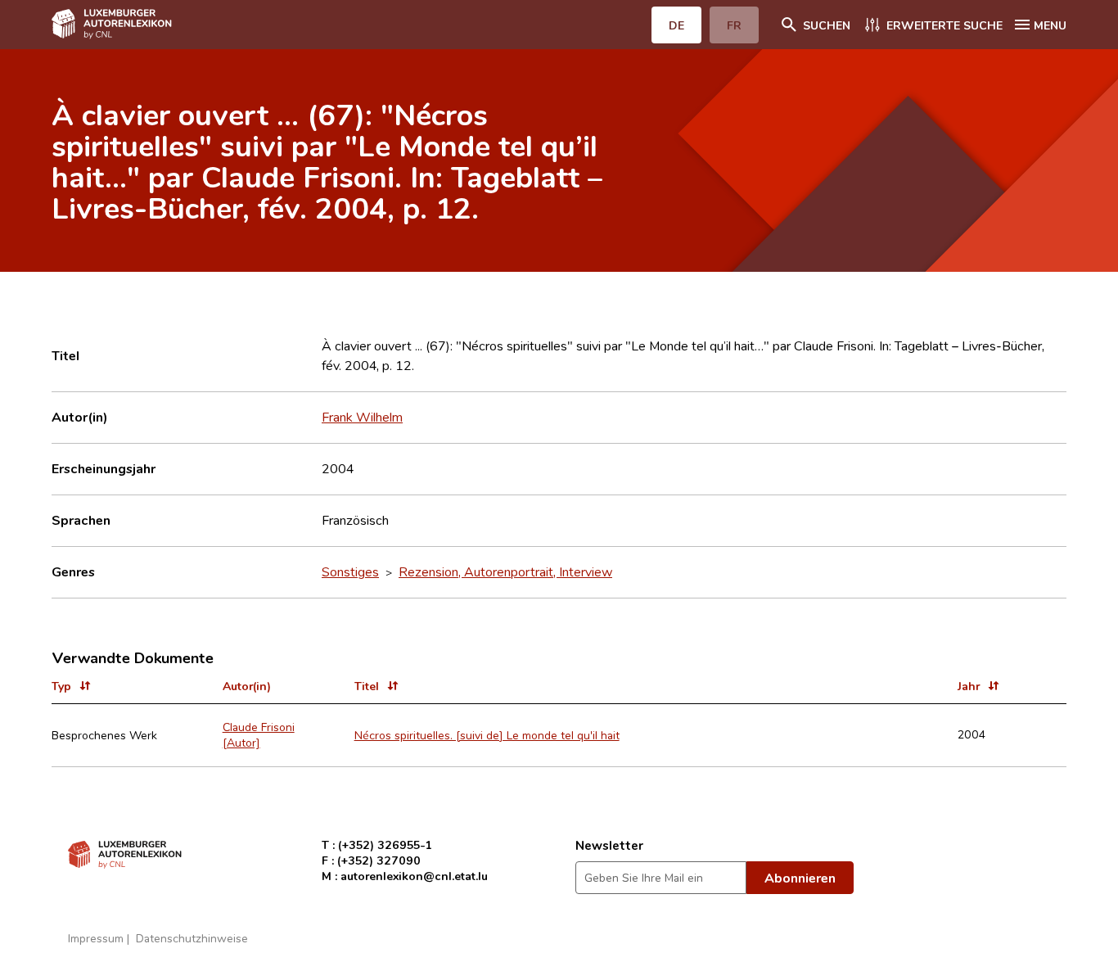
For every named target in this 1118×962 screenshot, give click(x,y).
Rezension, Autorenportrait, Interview (505, 571)
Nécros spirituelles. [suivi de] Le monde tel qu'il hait (487, 735)
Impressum (96, 938)
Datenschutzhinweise (192, 938)
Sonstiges (350, 571)
